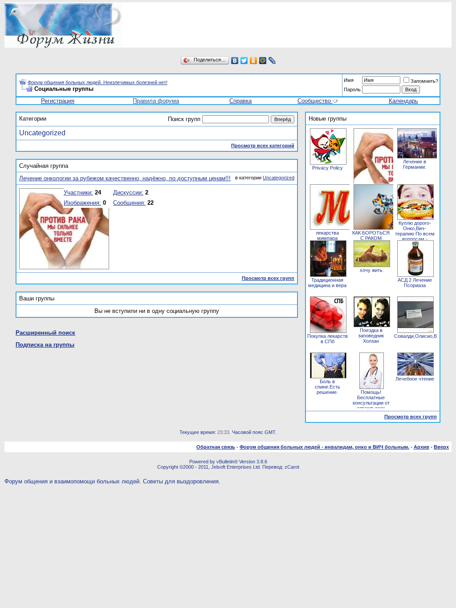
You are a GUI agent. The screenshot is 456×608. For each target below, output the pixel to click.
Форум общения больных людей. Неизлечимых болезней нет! (97, 82)
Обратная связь (215, 447)
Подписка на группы (45, 344)
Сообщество (314, 100)
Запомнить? (424, 81)
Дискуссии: (128, 192)
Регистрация (57, 100)
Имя (349, 80)
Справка (240, 100)
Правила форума (156, 100)
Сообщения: (129, 202)
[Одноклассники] (253, 60)
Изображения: (82, 202)
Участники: (78, 192)
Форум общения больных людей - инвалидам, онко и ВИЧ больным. (324, 447)
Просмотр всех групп (268, 278)
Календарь (403, 100)
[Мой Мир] (263, 60)
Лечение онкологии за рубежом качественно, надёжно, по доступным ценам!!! (125, 178)
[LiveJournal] (272, 60)
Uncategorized (42, 133)
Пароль (352, 89)
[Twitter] (244, 60)
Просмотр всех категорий (262, 145)
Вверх (441, 447)
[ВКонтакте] (235, 60)
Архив (421, 447)
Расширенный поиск (45, 332)
